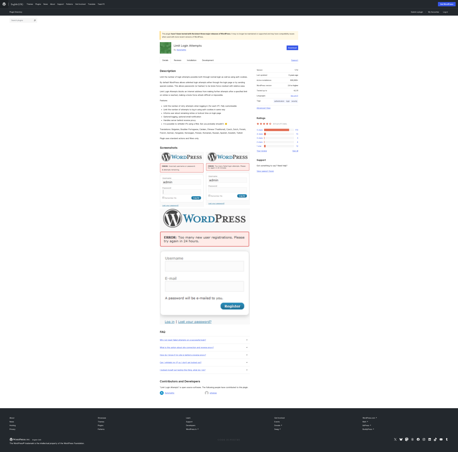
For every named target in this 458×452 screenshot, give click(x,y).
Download (292, 48)
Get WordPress (446, 4)
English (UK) (36, 440)
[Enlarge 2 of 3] (246, 155)
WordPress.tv (192, 429)
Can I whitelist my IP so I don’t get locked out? (180, 362)
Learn (188, 418)
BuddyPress (368, 429)
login (288, 101)
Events (277, 422)
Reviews (177, 60)
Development (208, 60)
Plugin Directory (16, 12)
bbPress (367, 425)
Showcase (102, 418)
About (12, 418)
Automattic (181, 50)
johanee (213, 393)
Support (294, 60)
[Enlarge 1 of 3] (200, 155)
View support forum (265, 171)
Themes (101, 422)
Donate (278, 425)
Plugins (100, 425)
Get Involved (279, 418)
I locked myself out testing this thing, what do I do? (183, 370)
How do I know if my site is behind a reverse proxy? (183, 355)
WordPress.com (370, 418)
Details (165, 60)
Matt (365, 422)
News (12, 422)
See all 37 (294, 96)
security (294, 101)
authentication (279, 101)
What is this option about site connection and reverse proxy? (187, 347)
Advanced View (264, 108)
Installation (191, 60)
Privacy (12, 429)
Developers (190, 425)
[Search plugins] (34, 20)
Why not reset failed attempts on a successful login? (183, 340)
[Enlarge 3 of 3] (246, 212)
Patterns (101, 429)
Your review (262, 151)
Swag (277, 429)
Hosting (13, 425)
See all (295, 151)
